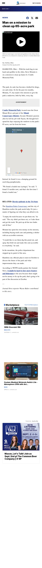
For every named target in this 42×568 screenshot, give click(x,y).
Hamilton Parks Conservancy (16, 206)
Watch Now (36, 3)
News (5, 18)
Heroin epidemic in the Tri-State (25, 201)
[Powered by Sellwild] (35, 421)
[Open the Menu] (3, 3)
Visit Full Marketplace (31, 305)
